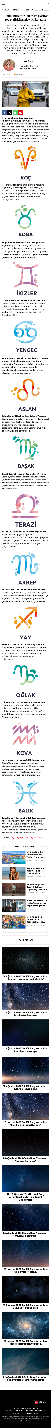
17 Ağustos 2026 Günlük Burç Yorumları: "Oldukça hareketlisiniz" (26, 1278)
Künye (8, 1410)
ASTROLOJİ (16, 10)
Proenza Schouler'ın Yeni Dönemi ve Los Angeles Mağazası (22, 901)
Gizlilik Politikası (32, 1408)
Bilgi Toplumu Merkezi (37, 1410)
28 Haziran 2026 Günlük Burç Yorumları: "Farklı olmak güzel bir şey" (25, 1095)
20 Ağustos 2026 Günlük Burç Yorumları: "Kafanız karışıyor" (26, 1131)
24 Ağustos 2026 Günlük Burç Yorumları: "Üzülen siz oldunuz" (25, 1206)
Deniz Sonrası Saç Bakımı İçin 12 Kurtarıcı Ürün (20, 868)
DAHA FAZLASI (26, 940)
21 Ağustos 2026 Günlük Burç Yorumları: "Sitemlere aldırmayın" (25, 1021)
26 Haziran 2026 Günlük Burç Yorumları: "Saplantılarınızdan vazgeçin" (25, 1314)
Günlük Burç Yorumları (32, 837)
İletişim (15, 1410)
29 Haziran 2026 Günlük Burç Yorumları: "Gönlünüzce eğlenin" (25, 1242)
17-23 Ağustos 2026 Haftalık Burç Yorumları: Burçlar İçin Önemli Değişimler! (25, 1167)
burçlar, (18, 837)
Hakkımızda (23, 1410)
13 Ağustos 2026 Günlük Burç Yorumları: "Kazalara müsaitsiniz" (25, 985)
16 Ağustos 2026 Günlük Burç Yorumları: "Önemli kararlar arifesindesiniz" (26, 949)
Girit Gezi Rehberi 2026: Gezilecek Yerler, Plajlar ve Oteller (25, 852)
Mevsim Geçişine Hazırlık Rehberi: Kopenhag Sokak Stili (24, 884)
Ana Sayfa (6, 10)
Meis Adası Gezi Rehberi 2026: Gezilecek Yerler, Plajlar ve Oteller (25, 917)
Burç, (12, 837)
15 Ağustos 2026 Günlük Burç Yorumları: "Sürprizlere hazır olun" (25, 1059)
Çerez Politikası (20, 1408)
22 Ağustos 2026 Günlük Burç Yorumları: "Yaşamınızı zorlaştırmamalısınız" (25, 1350)
